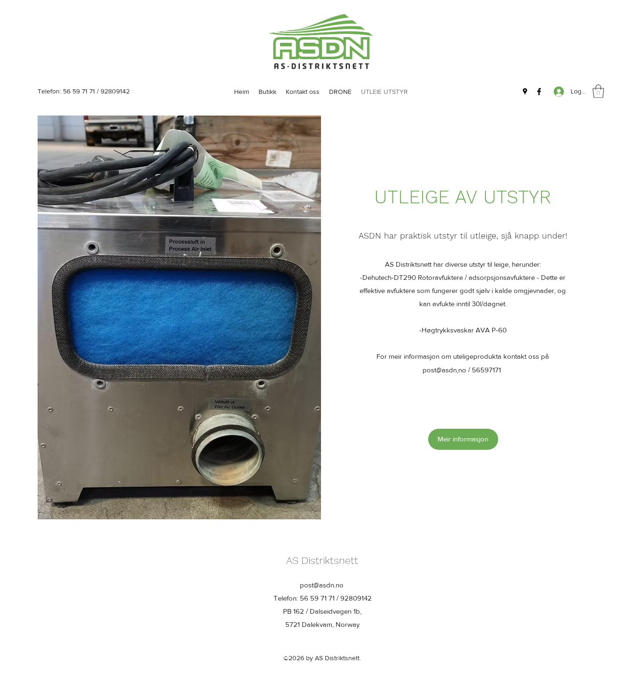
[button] (598, 91)
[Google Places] (525, 91)
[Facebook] (539, 91)
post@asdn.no (322, 585)
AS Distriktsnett (322, 560)
